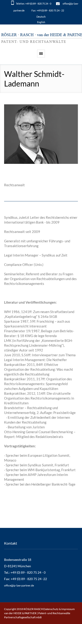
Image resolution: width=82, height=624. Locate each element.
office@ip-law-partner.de (19, 585)
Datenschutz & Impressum (59, 609)
